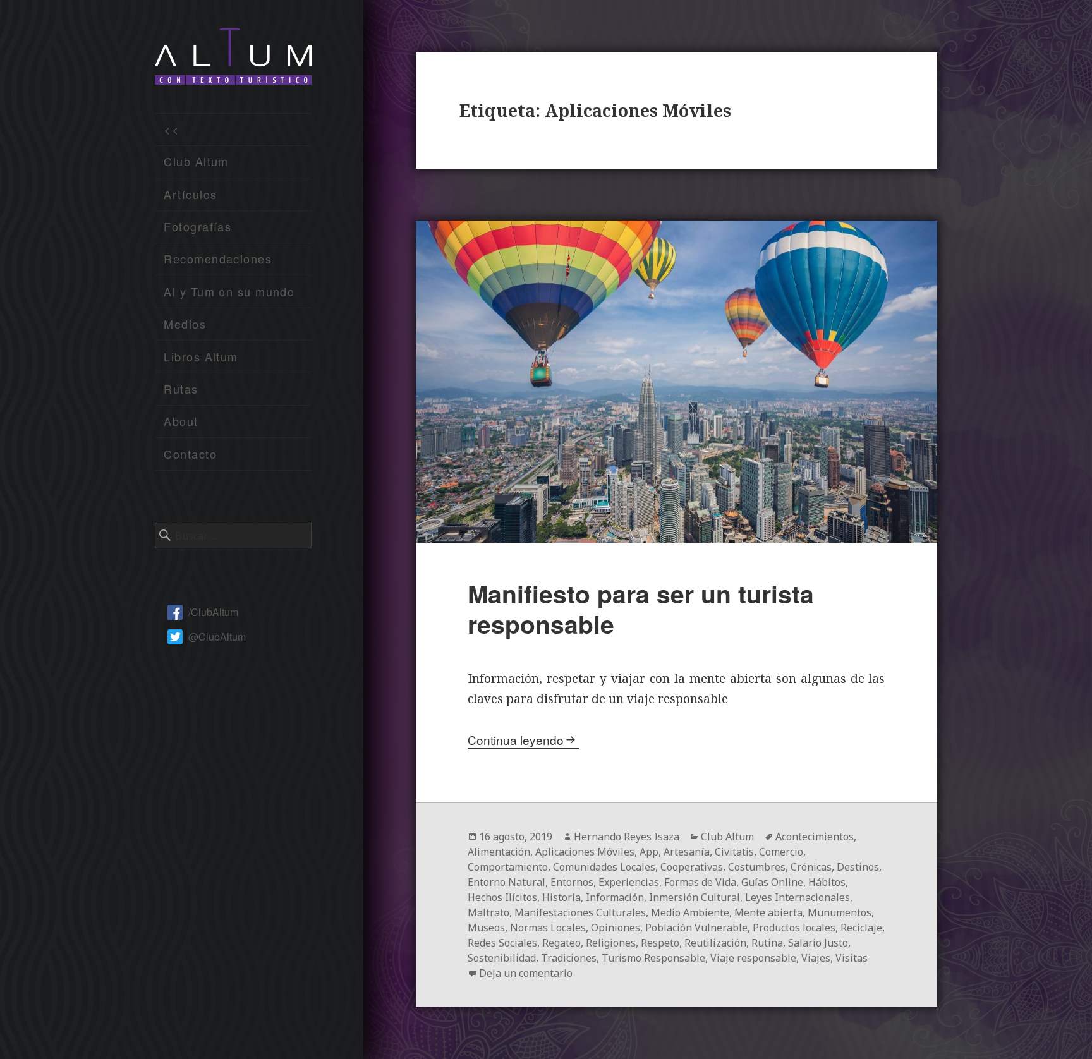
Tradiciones (569, 958)
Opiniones (615, 928)
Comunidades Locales (604, 867)
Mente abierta (768, 912)
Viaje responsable (753, 958)
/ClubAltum (213, 612)
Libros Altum (201, 356)
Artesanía (687, 852)
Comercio (781, 852)
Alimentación (499, 852)
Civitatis (734, 852)
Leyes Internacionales (797, 897)
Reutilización (715, 943)
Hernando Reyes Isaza (626, 837)
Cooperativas (691, 867)
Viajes (815, 958)
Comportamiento (508, 867)
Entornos (571, 882)
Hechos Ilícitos (502, 897)
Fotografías (197, 226)
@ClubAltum (217, 636)
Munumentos (839, 912)
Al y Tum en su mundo (229, 291)
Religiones (611, 943)
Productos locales (794, 928)
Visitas (851, 958)
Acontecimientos (814, 837)
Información (615, 897)
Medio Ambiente (690, 912)
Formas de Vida (700, 882)
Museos (486, 928)
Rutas (181, 388)
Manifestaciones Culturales (580, 912)
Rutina (767, 943)
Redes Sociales (502, 943)
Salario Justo (818, 943)
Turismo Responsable (653, 958)
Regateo (561, 943)
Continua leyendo (516, 739)
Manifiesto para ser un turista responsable (641, 608)
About (181, 421)
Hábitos (827, 882)
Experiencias (628, 882)
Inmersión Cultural (694, 897)
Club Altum (196, 161)
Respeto (660, 943)
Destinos (858, 867)
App (649, 852)
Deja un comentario (526, 973)
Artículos (190, 194)
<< (171, 129)
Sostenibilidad (502, 958)
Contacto (190, 453)
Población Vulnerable (696, 928)
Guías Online (772, 882)
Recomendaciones (218, 258)
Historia (561, 897)
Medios (185, 323)
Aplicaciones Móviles (584, 852)
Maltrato (488, 912)
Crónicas (811, 867)
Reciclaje (861, 928)
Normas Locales (548, 928)
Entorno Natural (506, 882)
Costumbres (757, 867)
